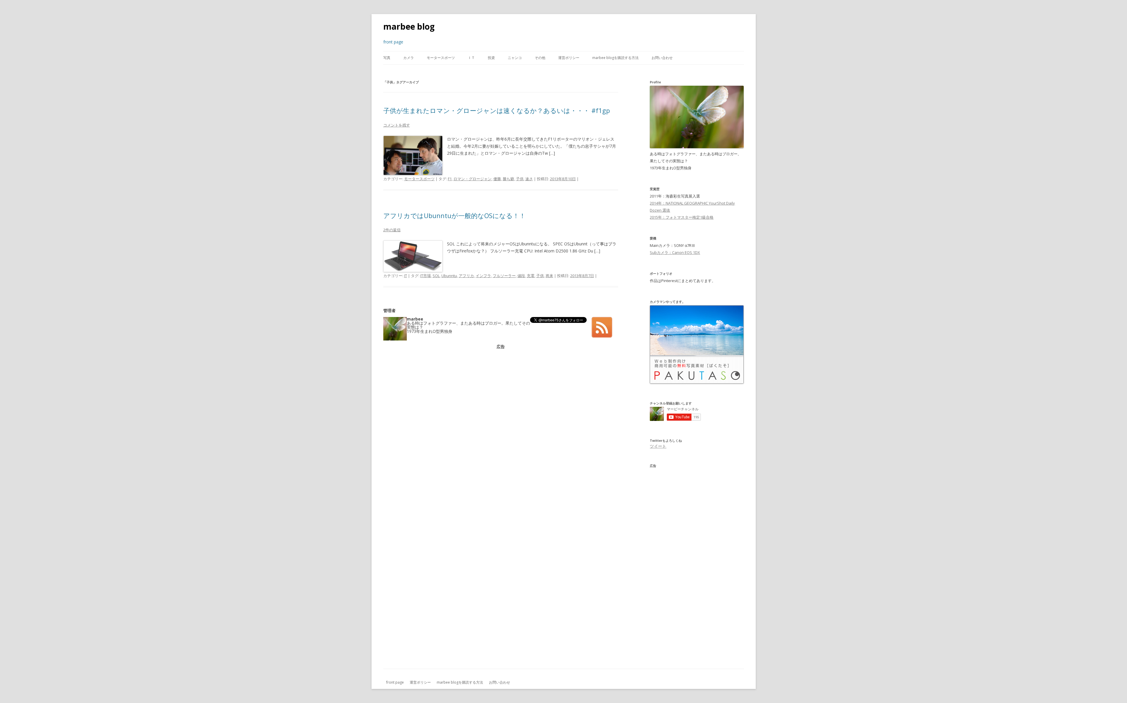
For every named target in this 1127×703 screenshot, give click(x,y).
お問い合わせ (662, 57)
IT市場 (425, 275)
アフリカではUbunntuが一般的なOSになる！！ (454, 215)
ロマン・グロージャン (472, 178)
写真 (386, 57)
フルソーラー (504, 275)
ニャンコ (515, 57)
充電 (530, 275)
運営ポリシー (568, 57)
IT (405, 275)
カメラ (408, 57)
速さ (529, 178)
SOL (436, 275)
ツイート (658, 446)
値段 (521, 275)
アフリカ (466, 275)
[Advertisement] (500, 390)
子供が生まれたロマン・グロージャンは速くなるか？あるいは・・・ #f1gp (496, 110)
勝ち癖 (508, 178)
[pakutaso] (697, 382)
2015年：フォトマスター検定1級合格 (681, 217)
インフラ (483, 275)
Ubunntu (449, 275)
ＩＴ (471, 57)
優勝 (497, 178)
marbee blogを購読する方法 (615, 57)
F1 (450, 178)
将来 (549, 275)
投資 (491, 57)
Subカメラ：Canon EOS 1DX (675, 252)
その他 (540, 57)
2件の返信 (392, 229)
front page (395, 682)
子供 (520, 178)
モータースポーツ (441, 57)
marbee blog (409, 26)
